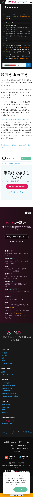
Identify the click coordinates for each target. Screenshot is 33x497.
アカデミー (11, 445)
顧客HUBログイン (22, 448)
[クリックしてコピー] (27, 11)
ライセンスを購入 (6, 404)
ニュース (13, 442)
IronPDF (3, 432)
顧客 (20, 442)
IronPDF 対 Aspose (7, 383)
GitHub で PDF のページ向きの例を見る (17, 145)
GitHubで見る (10, 158)
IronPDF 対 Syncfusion (8, 385)
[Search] (27, 2)
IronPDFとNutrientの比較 (9, 396)
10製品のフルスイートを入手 (15, 237)
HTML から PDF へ (7, 374)
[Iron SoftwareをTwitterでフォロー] (9, 471)
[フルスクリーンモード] (29, 11)
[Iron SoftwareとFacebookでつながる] (12, 471)
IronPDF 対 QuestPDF (8, 393)
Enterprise (4, 412)
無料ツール (21, 445)
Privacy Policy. (15, 485)
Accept (20, 489)
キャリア (26, 442)
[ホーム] (12, 2)
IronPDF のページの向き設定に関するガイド (16, 119)
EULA (3, 410)
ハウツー (4, 355)
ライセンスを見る (17, 192)
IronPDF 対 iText (6, 388)
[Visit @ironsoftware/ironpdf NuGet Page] (9, 65)
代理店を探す (5, 407)
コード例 (4, 353)
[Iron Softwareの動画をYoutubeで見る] (7, 471)
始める (3, 372)
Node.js (22, 2)
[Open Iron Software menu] (3, 2)
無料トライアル (16, 241)
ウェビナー (11, 448)
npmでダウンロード (8, 421)
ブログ (3, 361)
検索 (2, 358)
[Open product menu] (31, 2)
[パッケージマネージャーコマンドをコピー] (28, 65)
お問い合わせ (18, 451)
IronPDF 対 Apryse (7, 391)
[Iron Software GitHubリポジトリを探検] (5, 471)
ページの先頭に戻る (24, 432)
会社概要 (6, 442)
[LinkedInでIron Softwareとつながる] (14, 471)
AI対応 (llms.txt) (6, 363)
